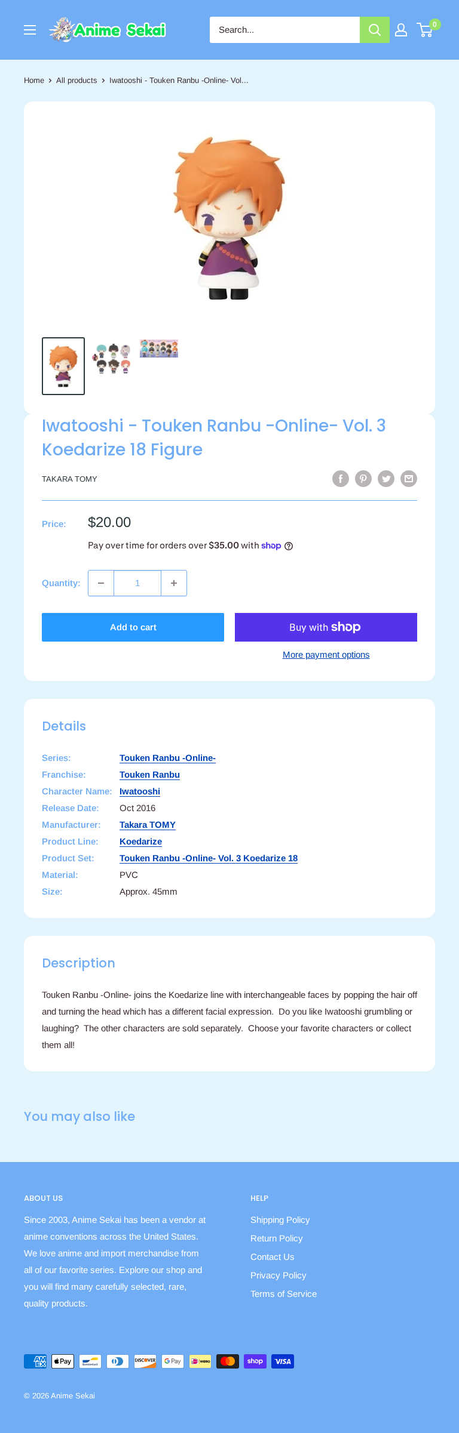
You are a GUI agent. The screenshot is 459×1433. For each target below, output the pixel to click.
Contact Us (272, 1257)
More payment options (326, 654)
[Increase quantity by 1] (173, 583)
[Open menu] (30, 30)
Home (34, 80)
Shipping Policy (280, 1220)
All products (76, 80)
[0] (425, 30)
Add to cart (133, 627)
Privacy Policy (278, 1275)
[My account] (401, 29)
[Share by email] (408, 478)
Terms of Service (283, 1294)
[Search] (375, 30)
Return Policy (276, 1238)
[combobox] (285, 30)
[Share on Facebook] (340, 478)
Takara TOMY (69, 478)
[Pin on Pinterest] (363, 478)
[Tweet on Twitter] (386, 478)
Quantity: (61, 583)
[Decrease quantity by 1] (101, 583)
